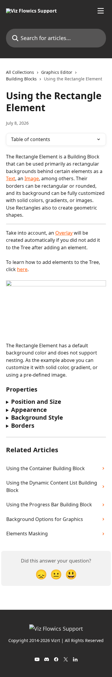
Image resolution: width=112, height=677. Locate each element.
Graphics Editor (56, 72)
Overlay (64, 233)
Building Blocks (21, 79)
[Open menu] (100, 10)
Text (10, 178)
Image (31, 178)
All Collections (20, 72)
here (22, 269)
